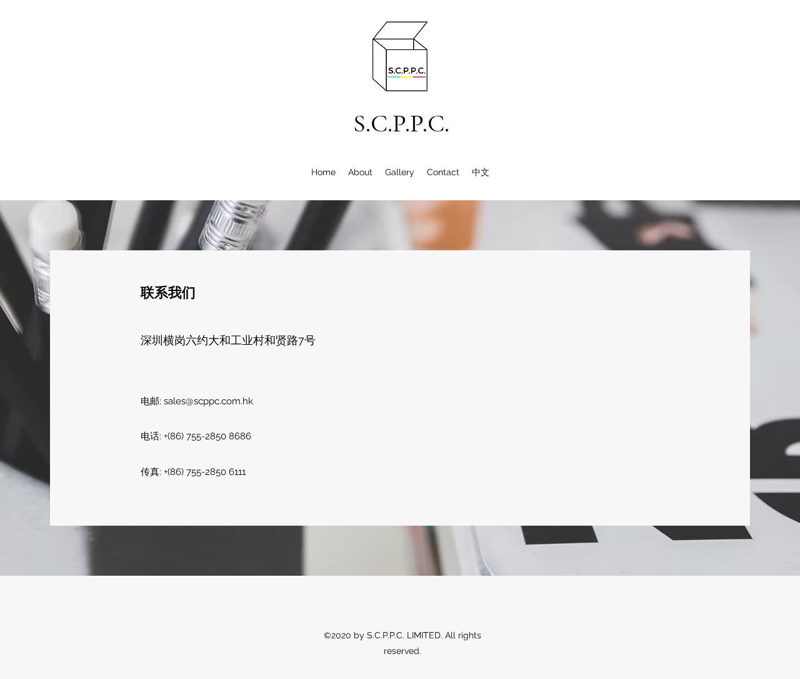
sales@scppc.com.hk (208, 401)
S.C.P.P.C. (401, 123)
